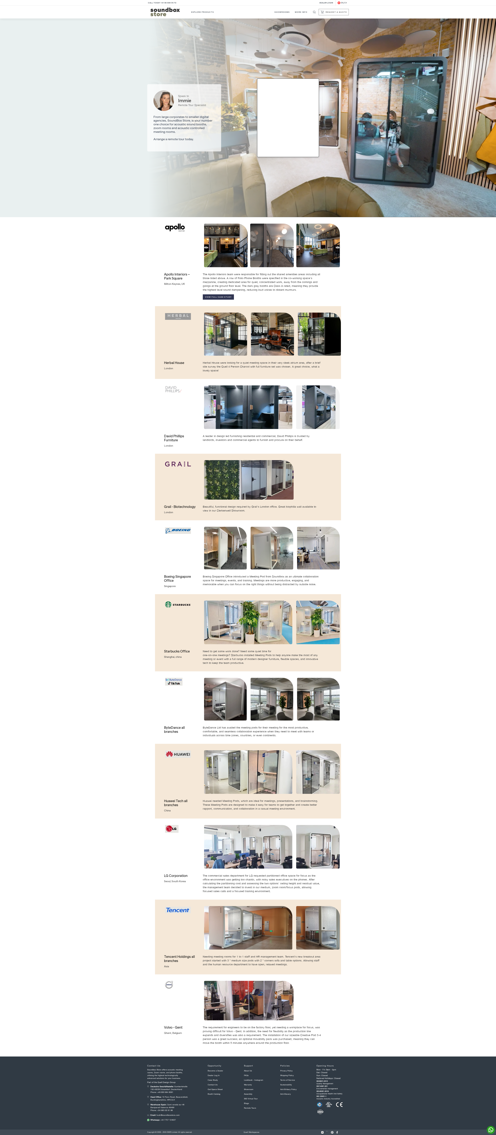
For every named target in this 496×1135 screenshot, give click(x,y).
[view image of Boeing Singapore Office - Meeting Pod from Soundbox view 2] (272, 548)
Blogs (246, 1103)
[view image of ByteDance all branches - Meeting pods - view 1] (225, 699)
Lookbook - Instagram (253, 1080)
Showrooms (282, 12)
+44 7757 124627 (163, 1120)
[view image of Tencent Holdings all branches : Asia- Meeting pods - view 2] (318, 928)
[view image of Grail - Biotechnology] (249, 480)
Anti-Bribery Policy (288, 1089)
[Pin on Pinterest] (332, 1132)
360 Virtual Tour (251, 1099)
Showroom (248, 1089)
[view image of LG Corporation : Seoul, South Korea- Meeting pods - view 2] (318, 847)
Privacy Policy (286, 1071)
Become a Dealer (215, 1071)
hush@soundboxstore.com (165, 1115)
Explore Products (202, 12)
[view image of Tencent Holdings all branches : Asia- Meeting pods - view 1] (248, 928)
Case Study (213, 1080)
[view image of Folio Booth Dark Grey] (248, 407)
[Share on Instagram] (322, 1132)
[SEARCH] (314, 12)
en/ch (344, 3)
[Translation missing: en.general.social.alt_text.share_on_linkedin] (327, 1132)
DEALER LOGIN (326, 3)
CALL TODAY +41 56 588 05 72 (162, 3)
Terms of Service (287, 1080)
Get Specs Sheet (215, 1089)
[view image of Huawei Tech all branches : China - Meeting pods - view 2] (318, 772)
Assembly (248, 1094)
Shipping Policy (287, 1075)
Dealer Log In (214, 1075)
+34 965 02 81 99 (165, 1110)
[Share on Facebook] (337, 1132)
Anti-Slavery (285, 1094)
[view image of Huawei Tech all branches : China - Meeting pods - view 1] (248, 772)
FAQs (246, 1075)
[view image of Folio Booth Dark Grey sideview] (318, 407)
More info (301, 12)
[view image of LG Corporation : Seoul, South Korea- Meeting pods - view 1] (248, 847)
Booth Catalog (214, 1094)
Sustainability (286, 1085)
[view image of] (226, 245)
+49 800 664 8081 (165, 1092)
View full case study (218, 297)
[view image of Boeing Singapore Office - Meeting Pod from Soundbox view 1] (225, 548)
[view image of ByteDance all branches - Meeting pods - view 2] (272, 699)
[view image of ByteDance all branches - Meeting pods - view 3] (318, 699)
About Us (248, 1071)
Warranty (248, 1085)
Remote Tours (250, 1108)
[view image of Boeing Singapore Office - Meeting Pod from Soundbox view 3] (318, 548)
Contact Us (213, 1085)
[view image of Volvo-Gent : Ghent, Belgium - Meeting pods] (249, 1000)
